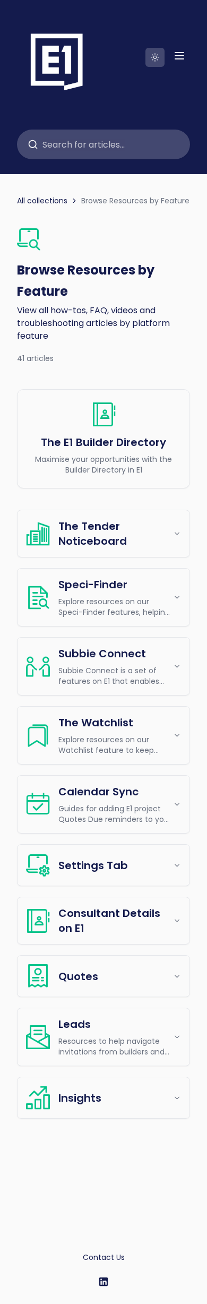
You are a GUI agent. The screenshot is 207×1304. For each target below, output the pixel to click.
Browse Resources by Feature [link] (135, 200)
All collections (42, 200)
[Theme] (155, 57)
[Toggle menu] (179, 55)
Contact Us (104, 1257)
